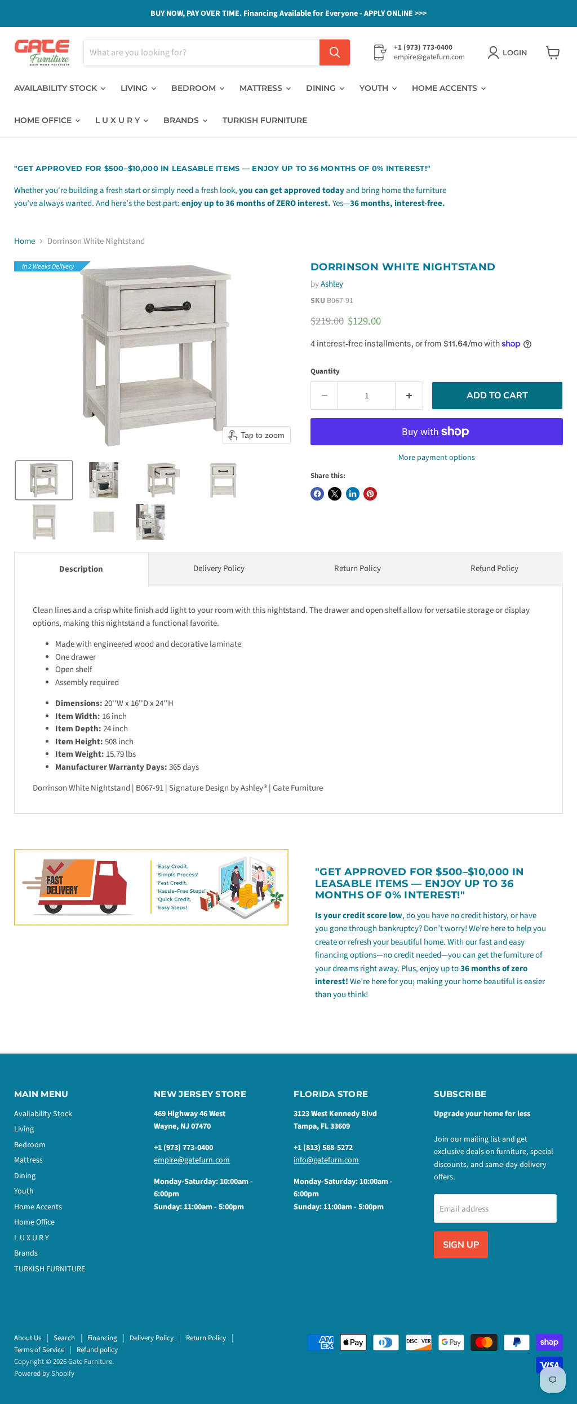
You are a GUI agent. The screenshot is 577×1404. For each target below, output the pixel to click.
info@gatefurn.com (326, 1160)
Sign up (461, 1245)
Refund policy (97, 1350)
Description (81, 569)
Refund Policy (494, 568)
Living (135, 88)
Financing (102, 1338)
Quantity (325, 371)
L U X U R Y (118, 120)
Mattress (262, 88)
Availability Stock (56, 88)
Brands (182, 120)
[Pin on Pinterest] (370, 494)
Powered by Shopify (44, 1373)
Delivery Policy (219, 568)
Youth (374, 88)
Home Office (44, 120)
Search (64, 1338)
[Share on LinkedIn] (352, 494)
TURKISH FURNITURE (265, 120)
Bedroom (194, 88)
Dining (322, 88)
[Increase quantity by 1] (409, 395)
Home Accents (446, 88)
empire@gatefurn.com (192, 1160)
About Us (27, 1338)
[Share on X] (334, 494)
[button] (44, 480)
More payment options (436, 457)
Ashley (332, 284)
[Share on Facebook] (317, 494)
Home (24, 241)
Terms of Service (39, 1350)
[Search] (334, 52)
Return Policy (357, 568)
